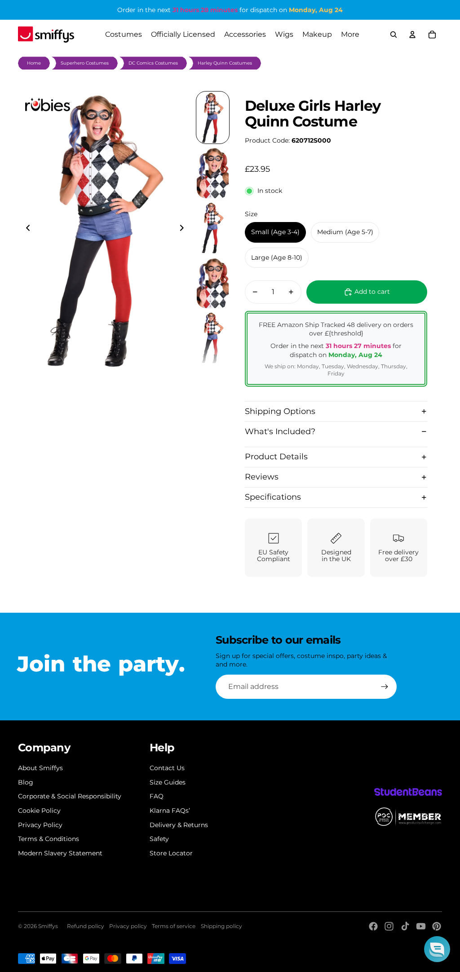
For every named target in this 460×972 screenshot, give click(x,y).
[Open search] (393, 34)
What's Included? (280, 431)
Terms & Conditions (48, 839)
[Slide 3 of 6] (213, 227)
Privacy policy (128, 926)
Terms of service (173, 926)
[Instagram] (389, 926)
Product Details (276, 457)
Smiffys (48, 926)
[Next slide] (184, 229)
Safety (159, 839)
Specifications (273, 497)
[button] (437, 949)
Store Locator (171, 853)
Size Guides (168, 782)
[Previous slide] (25, 229)
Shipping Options (280, 411)
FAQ (157, 796)
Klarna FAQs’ (170, 810)
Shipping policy (221, 926)
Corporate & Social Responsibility (69, 796)
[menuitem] (350, 34)
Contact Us (167, 768)
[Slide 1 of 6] (213, 118)
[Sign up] (384, 686)
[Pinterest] (436, 926)
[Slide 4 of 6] (213, 283)
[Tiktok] (405, 926)
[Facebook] (373, 926)
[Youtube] (421, 926)
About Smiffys (40, 768)
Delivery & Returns (179, 825)
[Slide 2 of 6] (213, 172)
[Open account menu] (412, 34)
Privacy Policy (40, 825)
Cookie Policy (39, 810)
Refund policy (85, 926)
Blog (25, 782)
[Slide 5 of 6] (213, 337)
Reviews (262, 477)
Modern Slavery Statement (60, 853)
